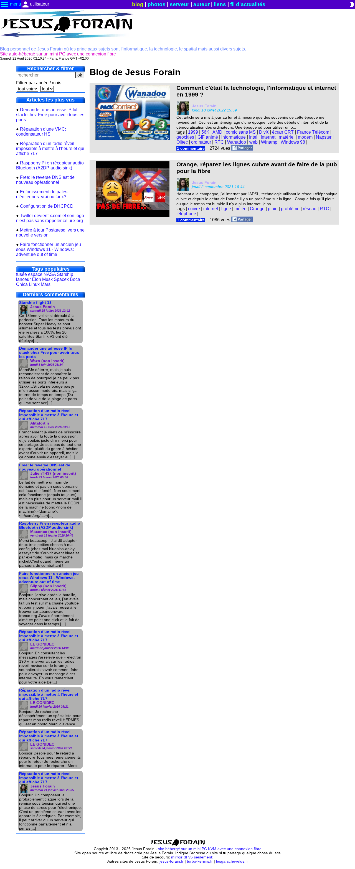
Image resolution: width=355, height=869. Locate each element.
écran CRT (283, 132)
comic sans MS (241, 132)
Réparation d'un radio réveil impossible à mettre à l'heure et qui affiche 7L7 (50, 148)
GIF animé (207, 137)
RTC (219, 142)
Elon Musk (42, 279)
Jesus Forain (204, 106)
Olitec (182, 142)
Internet (268, 137)
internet (210, 208)
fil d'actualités (247, 4)
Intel (253, 137)
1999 (193, 132)
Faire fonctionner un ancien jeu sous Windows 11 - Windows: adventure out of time (48, 249)
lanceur (23, 279)
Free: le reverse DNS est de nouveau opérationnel (45, 180)
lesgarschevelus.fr (232, 861)
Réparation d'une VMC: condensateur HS (41, 131)
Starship (65, 274)
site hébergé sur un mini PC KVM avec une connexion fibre (210, 849)
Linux (34, 284)
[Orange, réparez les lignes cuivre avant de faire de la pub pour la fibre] (242, 220)
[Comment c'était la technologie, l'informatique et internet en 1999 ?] (242, 148)
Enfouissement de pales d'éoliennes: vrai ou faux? (41, 194)
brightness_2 (351, 4)
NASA (50, 274)
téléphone (186, 213)
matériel (287, 137)
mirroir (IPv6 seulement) (192, 857)
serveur (179, 4)
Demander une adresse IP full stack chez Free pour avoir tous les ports (50, 114)
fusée (21, 274)
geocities (185, 137)
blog (137, 4)
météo (240, 208)
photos (157, 4)
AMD (217, 132)
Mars (45, 284)
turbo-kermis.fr (200, 861)
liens (220, 4)
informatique (233, 137)
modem (305, 137)
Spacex (61, 279)
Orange (257, 208)
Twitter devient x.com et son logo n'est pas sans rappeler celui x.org (50, 218)
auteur (201, 4)
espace (35, 274)
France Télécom (313, 132)
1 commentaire (191, 148)
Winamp (269, 142)
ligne (226, 208)
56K (205, 132)
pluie (273, 208)
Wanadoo (236, 142)
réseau (309, 208)
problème (290, 208)
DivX (264, 132)
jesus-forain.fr (171, 861)
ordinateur (201, 142)
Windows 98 (293, 142)
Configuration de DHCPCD (46, 206)
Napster (323, 137)
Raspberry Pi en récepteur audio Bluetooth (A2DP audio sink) (50, 165)
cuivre (194, 208)
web (253, 142)
